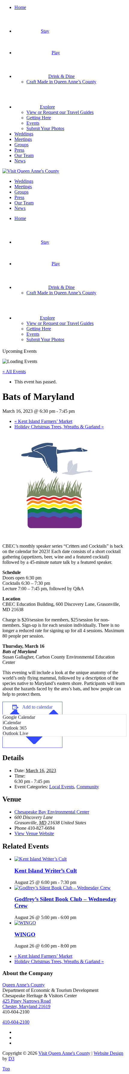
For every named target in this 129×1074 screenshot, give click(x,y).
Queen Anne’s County (23, 984)
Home (20, 7)
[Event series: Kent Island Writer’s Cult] (79, 882)
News (20, 160)
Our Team (24, 155)
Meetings (23, 139)
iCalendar (12, 722)
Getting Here (38, 117)
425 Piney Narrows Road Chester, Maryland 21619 (26, 1003)
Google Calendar (19, 717)
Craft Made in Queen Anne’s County (61, 81)
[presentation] (40, 858)
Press (19, 150)
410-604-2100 (15, 1022)
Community (87, 786)
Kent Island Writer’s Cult (45, 870)
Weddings (23, 133)
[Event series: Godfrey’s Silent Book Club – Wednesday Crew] (79, 917)
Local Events (61, 786)
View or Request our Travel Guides (60, 112)
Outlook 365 (15, 727)
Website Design (108, 1053)
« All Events (14, 371)
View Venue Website (34, 833)
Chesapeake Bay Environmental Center (51, 811)
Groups (21, 144)
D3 (11, 1058)
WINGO (24, 934)
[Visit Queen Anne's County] (30, 171)
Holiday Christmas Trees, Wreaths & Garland (59, 426)
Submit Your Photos (45, 128)
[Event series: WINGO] (79, 945)
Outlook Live (15, 733)
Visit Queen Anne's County (64, 1053)
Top (6, 1068)
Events (32, 123)
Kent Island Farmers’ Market (43, 421)
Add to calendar (37, 707)
